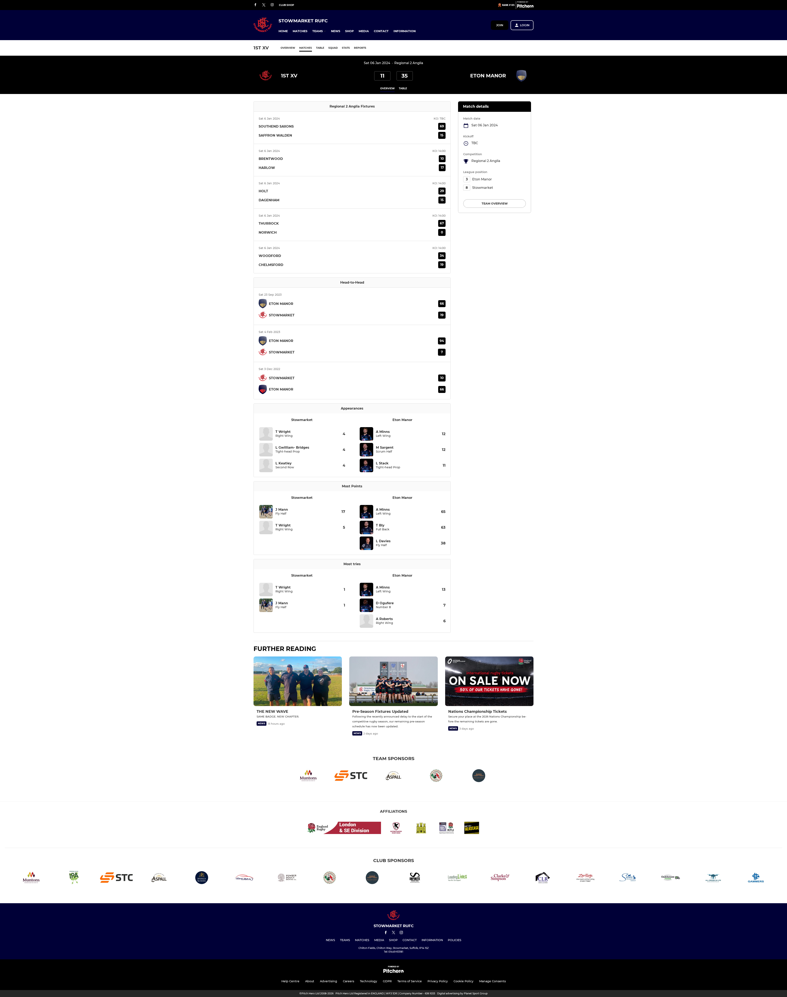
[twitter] (263, 5)
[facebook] (255, 5)
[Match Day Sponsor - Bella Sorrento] (436, 776)
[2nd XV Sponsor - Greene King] (73, 878)
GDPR (387, 981)
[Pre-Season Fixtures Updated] (393, 681)
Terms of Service (409, 981)
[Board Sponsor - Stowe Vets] (628, 878)
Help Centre (290, 981)
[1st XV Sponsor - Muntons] (308, 776)
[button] (283, 31)
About (309, 981)
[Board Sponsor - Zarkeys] (585, 878)
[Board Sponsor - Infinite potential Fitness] (414, 878)
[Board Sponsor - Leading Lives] (457, 878)
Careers (348, 981)
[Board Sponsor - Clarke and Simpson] (500, 878)
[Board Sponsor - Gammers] (755, 878)
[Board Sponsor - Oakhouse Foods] (670, 878)
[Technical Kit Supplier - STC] (350, 776)
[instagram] (272, 5)
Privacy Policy (438, 981)
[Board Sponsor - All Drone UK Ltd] (713, 878)
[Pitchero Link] (525, 6)
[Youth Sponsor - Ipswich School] (201, 878)
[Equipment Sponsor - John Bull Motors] (244, 878)
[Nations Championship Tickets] (489, 681)
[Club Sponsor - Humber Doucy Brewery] (287, 878)
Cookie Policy (463, 981)
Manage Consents (492, 981)
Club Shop (286, 5)
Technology (368, 981)
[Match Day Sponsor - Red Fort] (478, 776)
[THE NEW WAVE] (298, 681)
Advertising (328, 981)
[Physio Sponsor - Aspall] (393, 776)
